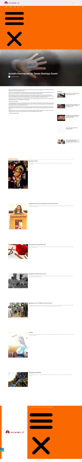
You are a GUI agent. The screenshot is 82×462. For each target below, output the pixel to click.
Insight (15, 6)
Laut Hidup (31, 332)
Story (19, 6)
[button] (73, 3)
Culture (10, 6)
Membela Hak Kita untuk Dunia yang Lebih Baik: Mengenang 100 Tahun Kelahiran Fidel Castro (72, 116)
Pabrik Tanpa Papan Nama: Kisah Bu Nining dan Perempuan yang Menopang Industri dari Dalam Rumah (73, 141)
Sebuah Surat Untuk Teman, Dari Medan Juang (37, 244)
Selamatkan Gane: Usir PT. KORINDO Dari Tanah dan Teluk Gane (40, 303)
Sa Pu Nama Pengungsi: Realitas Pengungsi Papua (72, 128)
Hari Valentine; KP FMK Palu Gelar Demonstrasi (37, 273)
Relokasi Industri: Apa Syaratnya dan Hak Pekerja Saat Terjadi (72, 94)
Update (6, 6)
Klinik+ (23, 6)
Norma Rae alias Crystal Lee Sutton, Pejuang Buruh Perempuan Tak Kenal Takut (43, 203)
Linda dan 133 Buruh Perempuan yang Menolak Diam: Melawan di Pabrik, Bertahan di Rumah (73, 105)
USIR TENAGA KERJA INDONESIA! (35, 372)
